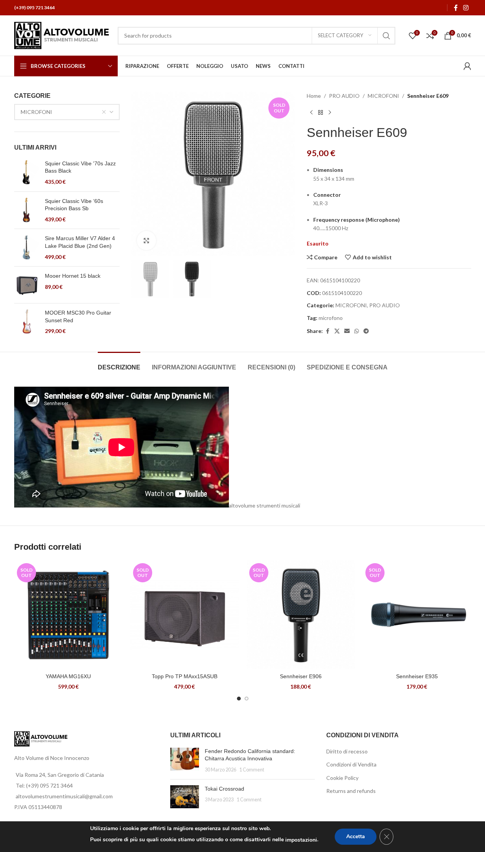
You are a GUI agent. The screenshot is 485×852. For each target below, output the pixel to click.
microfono (331, 318)
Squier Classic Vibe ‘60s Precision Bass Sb (74, 205)
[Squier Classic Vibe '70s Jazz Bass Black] (26, 173)
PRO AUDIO (344, 95)
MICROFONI (383, 95)
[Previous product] (311, 112)
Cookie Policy (342, 778)
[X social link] (337, 331)
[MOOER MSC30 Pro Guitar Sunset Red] (26, 322)
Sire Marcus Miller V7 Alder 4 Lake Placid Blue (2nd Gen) (80, 242)
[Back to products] (320, 112)
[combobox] (67, 112)
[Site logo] (62, 34)
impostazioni (301, 840)
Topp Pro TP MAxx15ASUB (184, 676)
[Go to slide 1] (239, 698)
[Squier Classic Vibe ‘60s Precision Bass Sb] (26, 210)
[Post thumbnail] (184, 760)
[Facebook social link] (455, 7)
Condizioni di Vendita (351, 764)
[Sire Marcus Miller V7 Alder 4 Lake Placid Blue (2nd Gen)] (26, 247)
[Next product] (329, 112)
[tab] (119, 363)
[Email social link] (347, 331)
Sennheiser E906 (301, 676)
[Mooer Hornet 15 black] (26, 284)
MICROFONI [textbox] (36, 112)
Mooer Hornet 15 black (72, 276)
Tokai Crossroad (224, 789)
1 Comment (251, 770)
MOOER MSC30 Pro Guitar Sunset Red (78, 316)
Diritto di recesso (347, 751)
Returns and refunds (351, 791)
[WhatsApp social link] (356, 331)
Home (314, 95)
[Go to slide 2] (246, 698)
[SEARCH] (386, 35)
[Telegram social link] (366, 331)
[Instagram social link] (465, 7)
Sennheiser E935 (417, 676)
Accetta (355, 836)
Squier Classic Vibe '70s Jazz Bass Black (80, 167)
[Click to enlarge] (146, 240)
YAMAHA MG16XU (68, 676)
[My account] (467, 66)
